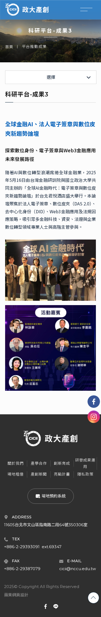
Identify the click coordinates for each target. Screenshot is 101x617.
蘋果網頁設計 (16, 595)
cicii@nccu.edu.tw (77, 568)
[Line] (55, 606)
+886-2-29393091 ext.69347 (32, 546)
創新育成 (62, 463)
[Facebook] (94, 401)
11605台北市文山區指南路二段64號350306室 (46, 524)
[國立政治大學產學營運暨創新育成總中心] (26, 9)
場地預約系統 (53, 496)
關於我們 (16, 463)
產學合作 (39, 463)
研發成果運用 (85, 463)
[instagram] (94, 417)
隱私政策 (85, 474)
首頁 (9, 46)
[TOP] (93, 597)
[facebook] (45, 606)
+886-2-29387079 (22, 568)
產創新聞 (39, 474)
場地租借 (16, 474)
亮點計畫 (62, 474)
